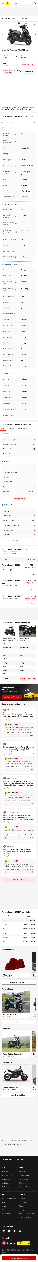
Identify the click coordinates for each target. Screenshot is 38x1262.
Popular (10, 916)
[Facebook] (14, 1231)
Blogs (3, 1202)
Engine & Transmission (8, 123)
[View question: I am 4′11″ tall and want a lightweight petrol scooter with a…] (19, 859)
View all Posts (18, 880)
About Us (22, 1198)
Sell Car (4, 1210)
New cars (5, 1172)
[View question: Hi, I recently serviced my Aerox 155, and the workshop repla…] (19, 757)
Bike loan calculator (26, 1187)
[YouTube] (3, 1231)
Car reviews (6, 1179)
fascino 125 (26, 1140)
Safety (3, 428)
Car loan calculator (8, 1187)
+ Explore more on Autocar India (13, 1159)
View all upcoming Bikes (17, 982)
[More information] (20, 70)
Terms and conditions (26, 1214)
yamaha (17, 1140)
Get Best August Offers (19, 1258)
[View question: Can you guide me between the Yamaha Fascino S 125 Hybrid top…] (19, 825)
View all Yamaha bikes (17, 1022)
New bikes (22, 1172)
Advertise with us (25, 1217)
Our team (22, 1202)
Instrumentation (22, 428)
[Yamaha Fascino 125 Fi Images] (19, 34)
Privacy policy (23, 1210)
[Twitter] (20, 1231)
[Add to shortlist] (35, 24)
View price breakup (30, 567)
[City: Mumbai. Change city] (34, 3)
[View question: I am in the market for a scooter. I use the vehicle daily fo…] (19, 791)
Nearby (28, 916)
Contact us (22, 1206)
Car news (5, 1183)
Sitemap (4, 1206)
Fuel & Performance (24, 123)
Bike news (22, 1183)
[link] (16, 962)
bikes (9, 1140)
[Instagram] (9, 1231)
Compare (33, 574)
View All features (18, 498)
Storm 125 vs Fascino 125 (27, 678)
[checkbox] (29, 574)
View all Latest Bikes (18, 1095)
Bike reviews (23, 1179)
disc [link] (34, 1140)
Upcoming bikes (24, 1175)
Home (3, 1140)
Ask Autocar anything (9, 1198)
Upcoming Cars (7, 1175)
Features (11, 428)
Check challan (6, 1214)
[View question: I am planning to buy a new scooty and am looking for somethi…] (19, 723)
